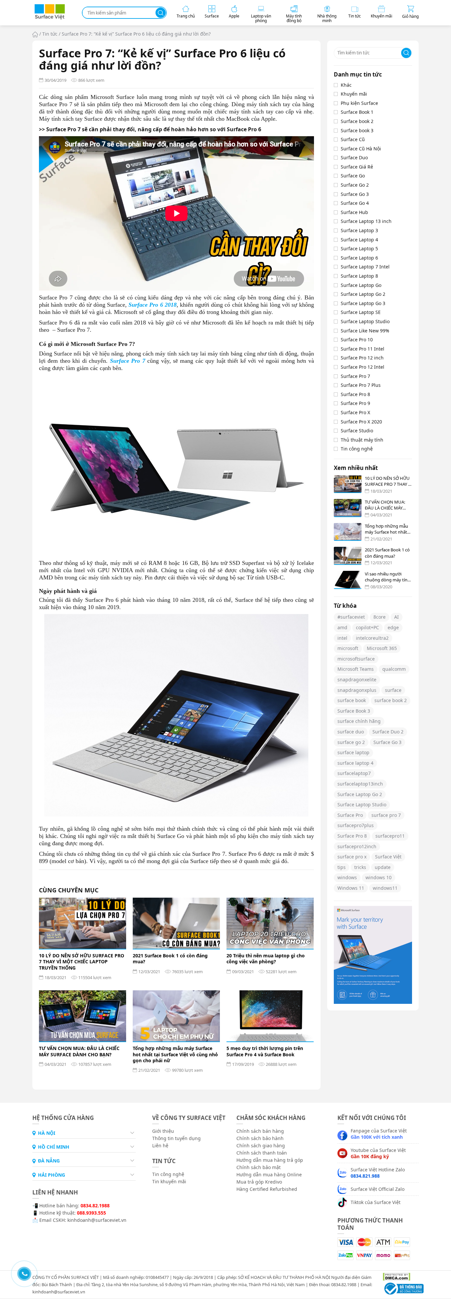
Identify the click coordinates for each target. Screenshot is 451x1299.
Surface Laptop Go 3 (363, 303)
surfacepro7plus (355, 825)
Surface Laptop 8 (359, 276)
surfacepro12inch (356, 846)
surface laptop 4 (355, 763)
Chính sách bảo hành (260, 1138)
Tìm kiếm (161, 13)
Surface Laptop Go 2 (363, 294)
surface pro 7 (386, 815)
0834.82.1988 (95, 1205)
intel (342, 638)
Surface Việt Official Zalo (377, 1189)
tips (341, 867)
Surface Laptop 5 (359, 248)
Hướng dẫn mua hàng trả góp (269, 1160)
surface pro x (351, 856)
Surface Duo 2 (387, 731)
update (383, 867)
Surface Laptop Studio (365, 321)
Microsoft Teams (355, 669)
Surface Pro (350, 815)
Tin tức (49, 34)
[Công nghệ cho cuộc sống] (49, 18)
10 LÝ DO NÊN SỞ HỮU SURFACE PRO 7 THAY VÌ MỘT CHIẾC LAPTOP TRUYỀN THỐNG (81, 962)
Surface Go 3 (355, 194)
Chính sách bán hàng (260, 1131)
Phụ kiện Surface (359, 103)
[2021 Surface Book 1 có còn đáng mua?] (176, 923)
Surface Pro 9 (355, 403)
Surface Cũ (353, 139)
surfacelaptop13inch (360, 784)
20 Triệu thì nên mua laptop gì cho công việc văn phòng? (265, 959)
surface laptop (353, 752)
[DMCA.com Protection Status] (394, 1276)
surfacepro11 (390, 836)
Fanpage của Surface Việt (379, 1134)
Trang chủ (35, 34)
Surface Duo (354, 157)
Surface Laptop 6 (359, 258)
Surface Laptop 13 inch (366, 221)
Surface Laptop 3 (359, 230)
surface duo (350, 731)
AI (396, 617)
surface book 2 (390, 700)
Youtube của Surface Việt (378, 1153)
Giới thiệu (163, 1131)
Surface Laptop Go (361, 285)
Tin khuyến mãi (169, 1181)
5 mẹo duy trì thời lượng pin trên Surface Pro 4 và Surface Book (264, 1051)
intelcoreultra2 (372, 638)
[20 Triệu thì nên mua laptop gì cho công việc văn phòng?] (270, 923)
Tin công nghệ (357, 449)
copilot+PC (367, 627)
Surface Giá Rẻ (357, 167)
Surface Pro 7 (355, 376)
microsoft (347, 648)
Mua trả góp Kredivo (259, 1182)
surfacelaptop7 (354, 773)
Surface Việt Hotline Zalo (378, 1172)
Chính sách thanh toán (261, 1153)
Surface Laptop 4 (359, 239)
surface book (351, 700)
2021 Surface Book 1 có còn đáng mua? (170, 959)
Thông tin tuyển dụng (176, 1138)
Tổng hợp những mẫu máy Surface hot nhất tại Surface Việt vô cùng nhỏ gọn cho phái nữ (175, 1054)
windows (347, 877)
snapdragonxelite (356, 679)
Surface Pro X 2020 (361, 421)
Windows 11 (350, 888)
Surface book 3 (357, 130)
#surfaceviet (351, 617)
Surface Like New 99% (365, 330)
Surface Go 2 (355, 185)
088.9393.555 (91, 1213)
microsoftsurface (356, 659)
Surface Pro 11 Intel (362, 349)
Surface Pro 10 (357, 339)
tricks (360, 867)
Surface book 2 (357, 121)
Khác (346, 85)
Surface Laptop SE (361, 312)
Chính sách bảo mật (258, 1167)
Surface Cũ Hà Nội (361, 148)
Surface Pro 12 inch (362, 358)
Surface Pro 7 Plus (361, 385)
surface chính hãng (359, 721)
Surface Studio (357, 430)
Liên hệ (160, 1145)
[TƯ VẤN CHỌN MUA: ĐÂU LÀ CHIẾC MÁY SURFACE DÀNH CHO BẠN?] (82, 1015)
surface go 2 (351, 742)
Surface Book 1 (357, 112)
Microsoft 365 (382, 648)
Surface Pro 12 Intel (362, 367)
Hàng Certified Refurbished (266, 1189)
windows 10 (378, 877)
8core (379, 617)
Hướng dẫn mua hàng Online (269, 1174)
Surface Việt (388, 856)
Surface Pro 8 (355, 394)
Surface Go (353, 175)
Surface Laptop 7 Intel (365, 266)
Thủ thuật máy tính (362, 440)
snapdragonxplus (356, 690)
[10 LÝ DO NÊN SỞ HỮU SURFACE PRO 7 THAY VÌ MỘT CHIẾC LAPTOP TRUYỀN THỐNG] (82, 923)
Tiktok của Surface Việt (375, 1202)
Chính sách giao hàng (260, 1145)
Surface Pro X (355, 412)
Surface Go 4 (355, 203)
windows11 (385, 888)
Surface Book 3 (353, 711)
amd (342, 627)
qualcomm (394, 669)
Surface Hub (354, 212)
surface (393, 690)
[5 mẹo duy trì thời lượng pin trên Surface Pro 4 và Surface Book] (270, 1015)
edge (393, 627)
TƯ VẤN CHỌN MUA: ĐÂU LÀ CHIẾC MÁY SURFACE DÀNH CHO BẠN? (79, 1051)
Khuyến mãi (354, 94)
